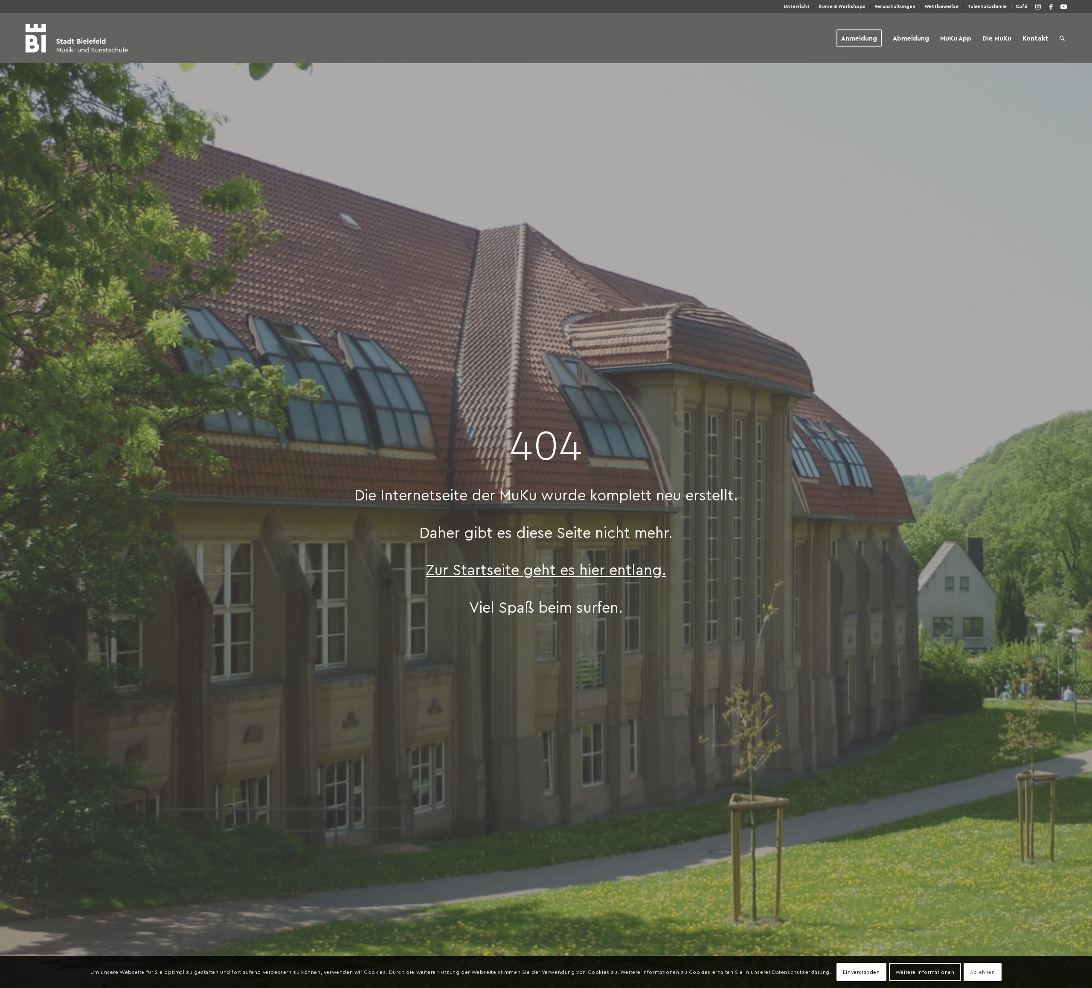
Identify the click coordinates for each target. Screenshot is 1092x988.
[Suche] (1062, 38)
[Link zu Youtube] (1063, 6)
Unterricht (797, 6)
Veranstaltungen (894, 6)
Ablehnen (982, 972)
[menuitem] (796, 6)
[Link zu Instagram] (1038, 6)
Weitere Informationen (925, 972)
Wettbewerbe (941, 6)
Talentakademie (987, 6)
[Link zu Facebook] (1051, 6)
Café (1021, 6)
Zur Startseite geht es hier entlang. (546, 569)
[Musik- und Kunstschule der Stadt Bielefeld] (76, 38)
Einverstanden (861, 972)
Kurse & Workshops (842, 6)
